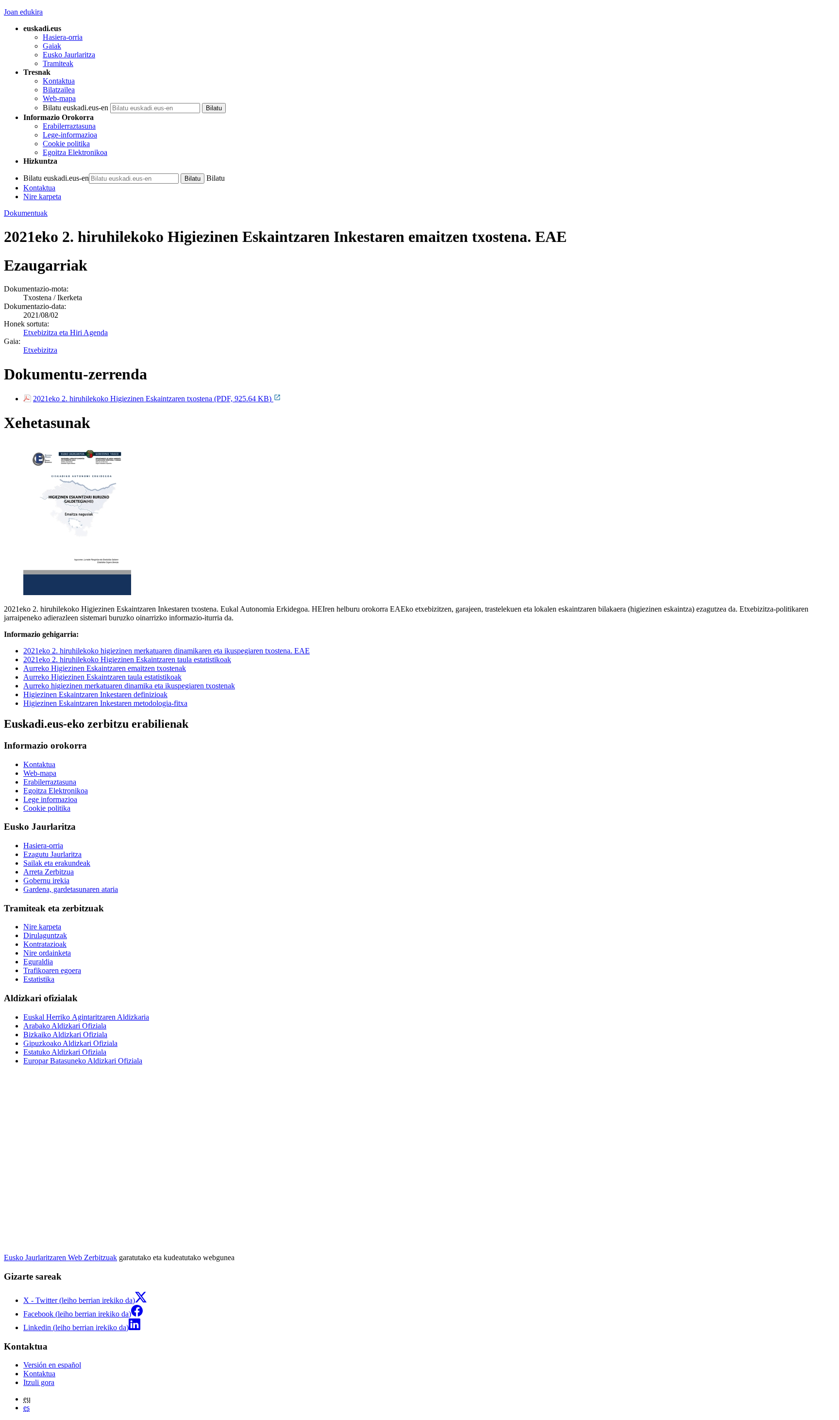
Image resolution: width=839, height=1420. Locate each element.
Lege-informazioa (70, 135)
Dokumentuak (26, 213)
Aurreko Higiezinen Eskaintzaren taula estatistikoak (102, 677)
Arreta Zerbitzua (48, 872)
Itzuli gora (38, 1382)
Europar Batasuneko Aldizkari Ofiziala (82, 1061)
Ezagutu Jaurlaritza (52, 854)
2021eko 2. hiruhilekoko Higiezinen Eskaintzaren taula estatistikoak (127, 659)
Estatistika (38, 979)
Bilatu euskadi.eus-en (75, 107)
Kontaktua (59, 81)
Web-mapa (59, 98)
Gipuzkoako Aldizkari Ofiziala (70, 1043)
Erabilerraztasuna (69, 126)
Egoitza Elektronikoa (75, 152)
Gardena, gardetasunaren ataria (70, 889)
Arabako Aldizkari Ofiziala (64, 1026)
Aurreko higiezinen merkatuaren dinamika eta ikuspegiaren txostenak (129, 686)
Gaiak (52, 46)
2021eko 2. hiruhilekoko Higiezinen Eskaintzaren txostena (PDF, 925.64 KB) (153, 398)
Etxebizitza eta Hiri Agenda (65, 332)
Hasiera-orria (63, 37)
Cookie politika (66, 143)
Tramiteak (58, 63)
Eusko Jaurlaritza (69, 55)
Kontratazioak (45, 944)
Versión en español (52, 1365)
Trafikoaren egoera (52, 970)
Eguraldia (38, 962)
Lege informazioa (50, 799)
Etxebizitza (40, 350)
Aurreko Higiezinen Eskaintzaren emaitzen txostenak (104, 668)
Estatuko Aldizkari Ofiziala (64, 1052)
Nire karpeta (42, 196)
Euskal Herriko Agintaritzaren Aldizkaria (86, 1017)
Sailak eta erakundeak (56, 863)
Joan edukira (23, 12)
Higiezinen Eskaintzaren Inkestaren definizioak (95, 694)
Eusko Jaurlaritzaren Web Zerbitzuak (60, 1257)
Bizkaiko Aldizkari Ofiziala (65, 1034)
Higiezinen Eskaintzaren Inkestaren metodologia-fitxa (105, 703)
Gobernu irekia (46, 880)
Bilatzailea (59, 90)
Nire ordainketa (47, 953)
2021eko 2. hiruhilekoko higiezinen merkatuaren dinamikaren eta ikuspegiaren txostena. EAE (166, 651)
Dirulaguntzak (45, 935)
